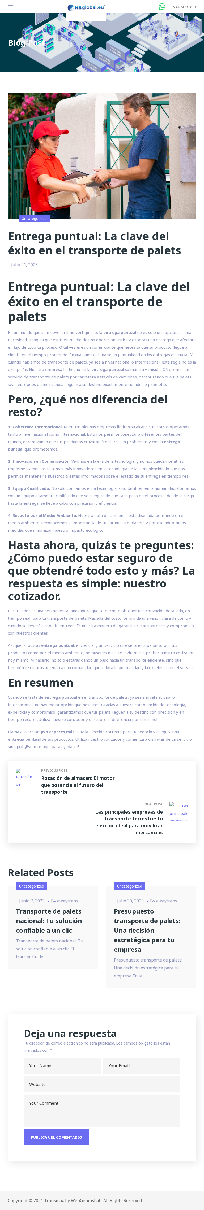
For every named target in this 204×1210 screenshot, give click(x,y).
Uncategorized (34, 218)
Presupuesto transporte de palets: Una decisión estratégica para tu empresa (147, 930)
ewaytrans (67, 901)
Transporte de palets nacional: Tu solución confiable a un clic (49, 920)
